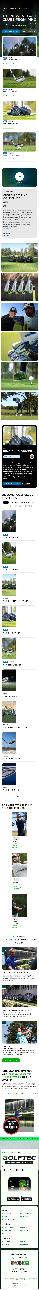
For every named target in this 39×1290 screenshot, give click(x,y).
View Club (26, 483)
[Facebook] (23, 1170)
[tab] (6, 502)
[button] (19, 1285)
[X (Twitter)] (10, 1170)
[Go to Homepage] (4, 8)
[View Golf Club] (19, 46)
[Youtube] (16, 1170)
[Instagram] (4, 1170)
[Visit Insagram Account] (4, 235)
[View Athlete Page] (19, 824)
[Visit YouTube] (8, 235)
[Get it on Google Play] (13, 1199)
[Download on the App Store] (26, 1199)
